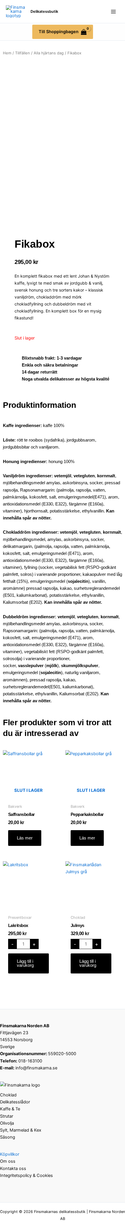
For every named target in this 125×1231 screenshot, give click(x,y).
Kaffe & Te (10, 1109)
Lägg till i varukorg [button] (25, 963)
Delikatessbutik (44, 11)
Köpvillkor (9, 1154)
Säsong (7, 1137)
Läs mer (25, 838)
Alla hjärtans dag (49, 53)
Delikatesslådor (15, 1102)
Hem (7, 53)
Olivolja (7, 1123)
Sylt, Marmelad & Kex (20, 1130)
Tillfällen (22, 53)
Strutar (6, 1116)
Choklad (8, 1095)
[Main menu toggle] (113, 11)
